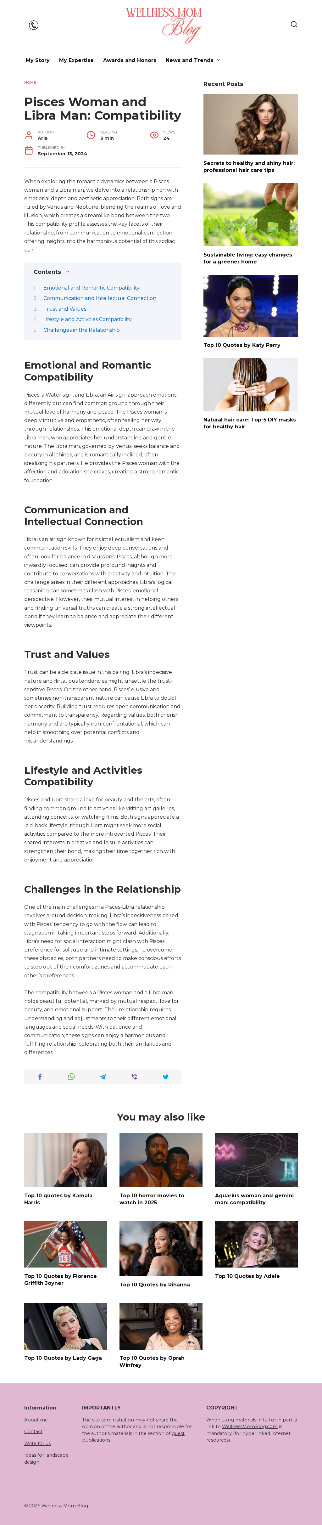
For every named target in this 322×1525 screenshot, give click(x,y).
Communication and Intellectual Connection (99, 298)
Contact (33, 1431)
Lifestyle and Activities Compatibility (87, 319)
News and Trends (190, 60)
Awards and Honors (129, 60)
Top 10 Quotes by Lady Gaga (63, 1358)
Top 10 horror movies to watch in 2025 (151, 1199)
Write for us (37, 1443)
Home (30, 82)
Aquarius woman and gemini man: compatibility (254, 1199)
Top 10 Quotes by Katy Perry (241, 345)
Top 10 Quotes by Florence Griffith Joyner (60, 1279)
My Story (38, 60)
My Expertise (76, 60)
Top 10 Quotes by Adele (247, 1276)
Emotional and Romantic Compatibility (91, 288)
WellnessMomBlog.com (250, 1426)
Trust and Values (64, 309)
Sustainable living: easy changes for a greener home (247, 257)
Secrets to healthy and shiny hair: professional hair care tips (249, 166)
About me (36, 1420)
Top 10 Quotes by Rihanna (154, 1284)
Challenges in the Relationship (81, 330)
